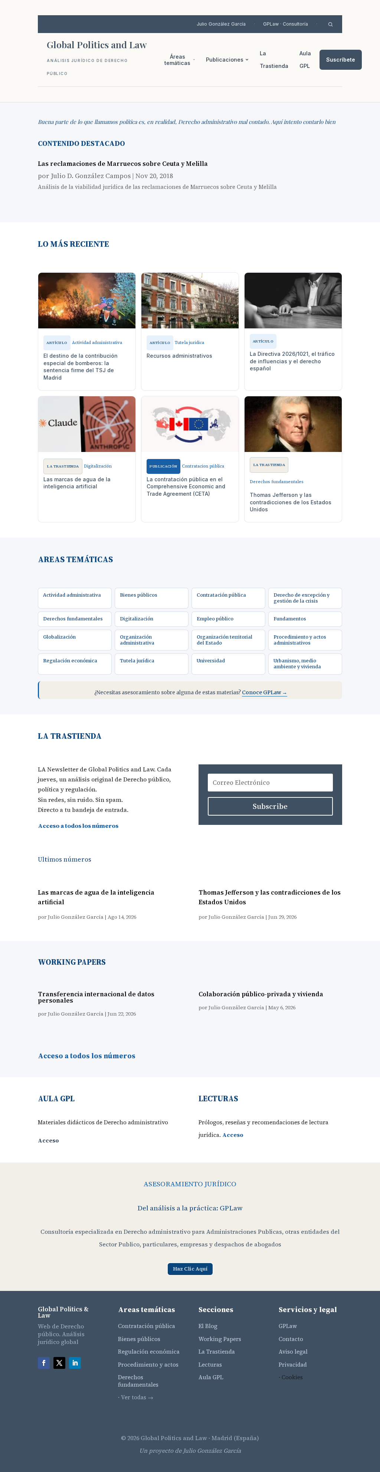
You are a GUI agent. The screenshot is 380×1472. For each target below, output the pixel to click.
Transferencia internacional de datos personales (96, 997)
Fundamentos (289, 619)
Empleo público (215, 619)
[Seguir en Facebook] (44, 1363)
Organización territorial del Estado (224, 640)
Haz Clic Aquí (190, 1268)
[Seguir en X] (59, 1363)
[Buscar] (330, 24)
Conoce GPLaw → (264, 692)
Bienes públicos (138, 595)
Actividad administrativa (72, 595)
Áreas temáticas (177, 59)
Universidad (211, 660)
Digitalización (136, 619)
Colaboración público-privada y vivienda (261, 994)
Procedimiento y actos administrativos (299, 640)
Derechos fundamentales (73, 619)
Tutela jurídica (137, 660)
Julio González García (221, 24)
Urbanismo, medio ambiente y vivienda (297, 663)
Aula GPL (305, 59)
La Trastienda (274, 59)
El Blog (208, 1326)
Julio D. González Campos (91, 175)
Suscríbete (340, 59)
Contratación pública (221, 595)
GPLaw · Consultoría (285, 24)
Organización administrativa (137, 640)
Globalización (59, 637)
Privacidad (293, 1364)
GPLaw (288, 1326)
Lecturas (210, 1364)
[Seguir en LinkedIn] (75, 1363)
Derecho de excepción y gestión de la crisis (301, 598)
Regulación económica (70, 660)
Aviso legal (293, 1351)
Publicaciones (224, 59)
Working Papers (220, 1339)
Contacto (291, 1339)
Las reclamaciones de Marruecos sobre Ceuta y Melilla (123, 163)
